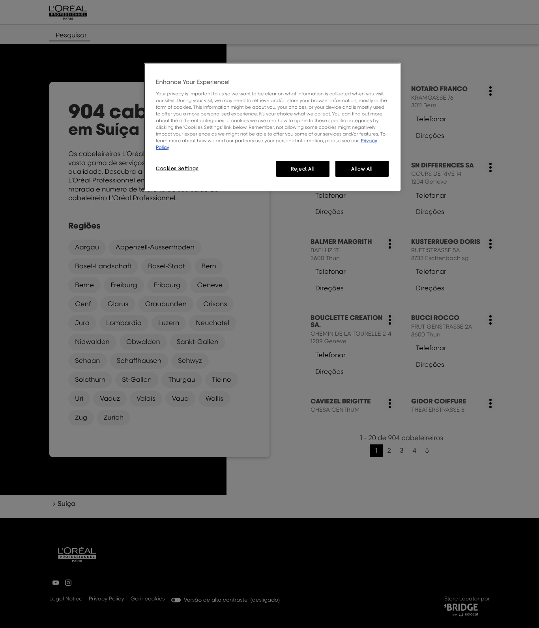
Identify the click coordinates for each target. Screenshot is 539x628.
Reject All (302, 169)
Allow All (361, 169)
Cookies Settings (177, 168)
